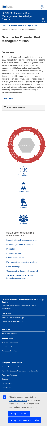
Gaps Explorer (32, 25)
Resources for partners (10, 375)
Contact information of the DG (12, 322)
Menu (43, 21)
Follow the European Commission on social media (20, 371)
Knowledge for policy (9, 351)
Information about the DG (11, 333)
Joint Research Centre (10, 343)
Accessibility (6, 308)
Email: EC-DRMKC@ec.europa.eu (14, 318)
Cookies (5, 379)
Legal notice (6, 387)
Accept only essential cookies (24, 420)
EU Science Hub (8, 347)
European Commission (12, 363)
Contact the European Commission (14, 367)
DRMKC (5, 25)
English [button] (42, 8)
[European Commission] (20, 6)
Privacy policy (7, 383)
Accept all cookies (19, 413)
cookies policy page (18, 400)
